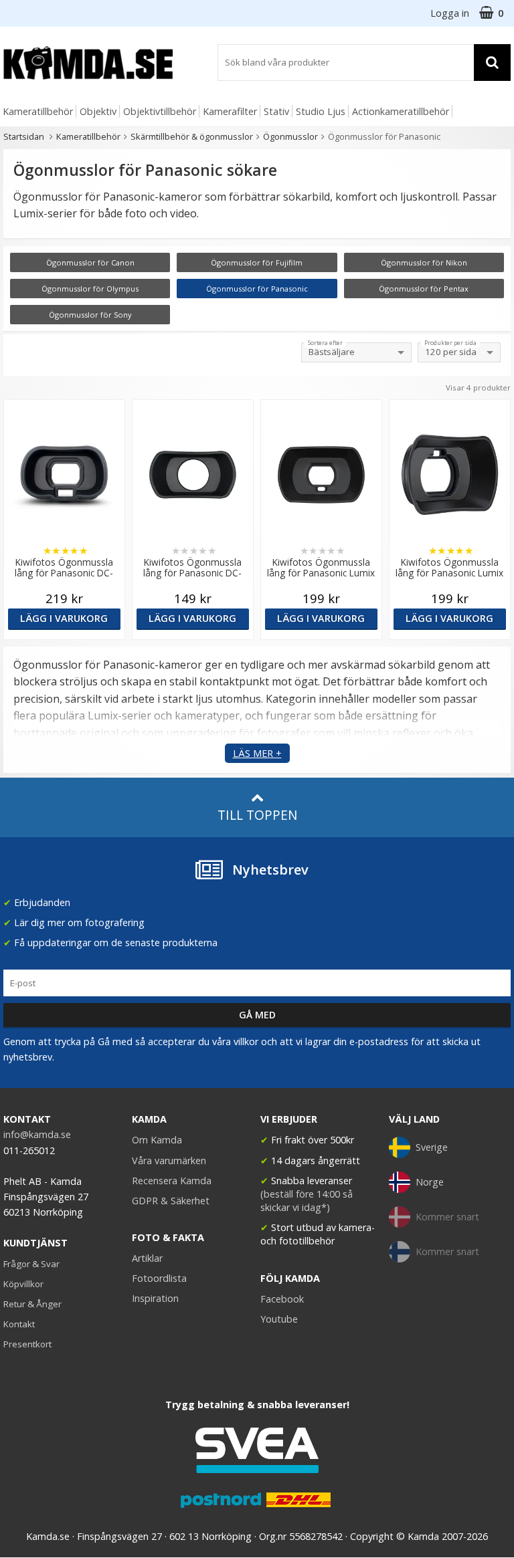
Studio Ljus (320, 111)
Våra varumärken (169, 1160)
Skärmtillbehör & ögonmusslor (192, 136)
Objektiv (98, 111)
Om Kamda (157, 1139)
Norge (430, 1182)
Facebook (282, 1299)
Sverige (432, 1147)
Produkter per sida (450, 343)
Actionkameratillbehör (400, 111)
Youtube (279, 1319)
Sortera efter (325, 343)
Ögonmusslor (290, 136)
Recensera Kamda (171, 1180)
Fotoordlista (159, 1278)
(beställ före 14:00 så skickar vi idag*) (306, 1201)
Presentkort (27, 1344)
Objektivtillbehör (159, 111)
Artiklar (147, 1258)
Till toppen (257, 815)
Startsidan (23, 136)
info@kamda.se (37, 1134)
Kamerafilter (230, 111)
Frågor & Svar (31, 1264)
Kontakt (19, 1324)
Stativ (276, 111)
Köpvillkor (23, 1284)
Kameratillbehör (38, 111)
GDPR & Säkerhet (170, 1200)
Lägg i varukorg (64, 618)
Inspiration (155, 1298)
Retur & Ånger (32, 1304)
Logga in (449, 13)
